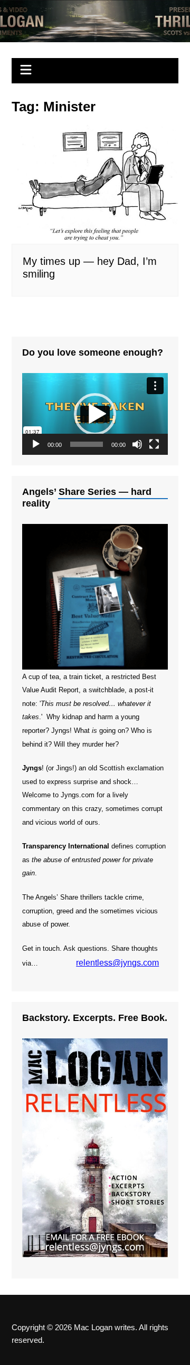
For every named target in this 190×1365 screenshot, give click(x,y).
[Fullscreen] (154, 444)
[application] (95, 414)
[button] (95, 414)
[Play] (36, 444)
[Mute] (137, 444)
